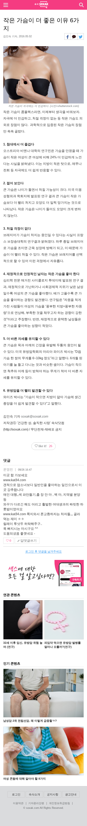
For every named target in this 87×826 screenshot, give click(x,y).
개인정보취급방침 (59, 803)
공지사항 (52, 794)
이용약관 (18, 803)
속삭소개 (34, 794)
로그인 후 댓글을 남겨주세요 (43, 551)
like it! (45, 446)
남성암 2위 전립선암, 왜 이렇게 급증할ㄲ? (30, 720)
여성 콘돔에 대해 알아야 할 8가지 (24, 778)
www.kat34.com (14, 480)
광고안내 (70, 794)
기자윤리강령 (36, 803)
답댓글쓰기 (28, 540)
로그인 (16, 794)
